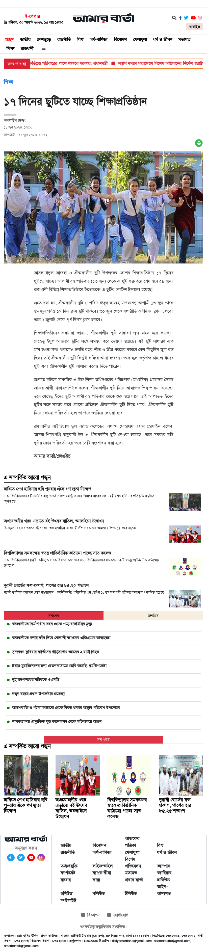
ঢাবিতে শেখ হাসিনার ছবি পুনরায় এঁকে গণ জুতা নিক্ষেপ (25, 805)
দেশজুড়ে (44, 39)
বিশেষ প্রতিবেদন (133, 862)
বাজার (66, 880)
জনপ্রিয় (153, 615)
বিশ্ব (80, 39)
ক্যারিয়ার (164, 873)
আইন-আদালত (164, 890)
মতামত (184, 39)
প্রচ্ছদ (9, 39)
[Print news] (199, 143)
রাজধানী (27, 48)
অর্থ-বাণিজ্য (99, 39)
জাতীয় (25, 39)
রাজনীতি (64, 39)
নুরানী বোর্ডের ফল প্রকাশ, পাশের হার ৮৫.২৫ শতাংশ (175, 805)
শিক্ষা (10, 48)
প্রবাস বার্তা (134, 880)
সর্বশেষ (53, 615)
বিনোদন (120, 39)
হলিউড (66, 893)
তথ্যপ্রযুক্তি (69, 866)
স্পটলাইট (68, 900)
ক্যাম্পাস (163, 866)
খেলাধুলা (140, 39)
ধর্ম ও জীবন (162, 39)
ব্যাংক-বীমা (102, 873)
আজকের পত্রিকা (132, 841)
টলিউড (131, 893)
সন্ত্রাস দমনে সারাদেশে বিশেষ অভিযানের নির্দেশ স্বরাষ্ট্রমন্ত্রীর (153, 63)
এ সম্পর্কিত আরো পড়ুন (27, 477)
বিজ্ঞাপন (93, 915)
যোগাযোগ (120, 915)
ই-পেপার (32, 16)
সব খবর (103, 739)
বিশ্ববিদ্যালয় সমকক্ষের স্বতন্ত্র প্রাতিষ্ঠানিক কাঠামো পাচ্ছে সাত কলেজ (127, 808)
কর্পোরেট (68, 873)
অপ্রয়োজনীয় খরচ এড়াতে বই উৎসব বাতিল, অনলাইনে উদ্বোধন (71, 808)
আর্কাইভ (194, 26)
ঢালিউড (163, 880)
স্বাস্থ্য (96, 880)
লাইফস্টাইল (103, 866)
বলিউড (99, 893)
